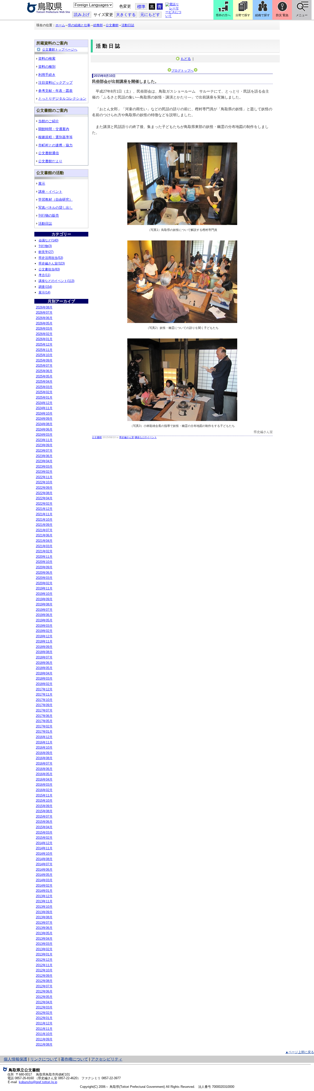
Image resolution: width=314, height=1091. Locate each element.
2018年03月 (44, 678)
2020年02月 (44, 583)
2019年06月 (44, 615)
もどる (186, 59)
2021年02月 (44, 551)
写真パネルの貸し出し (55, 208)
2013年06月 (44, 928)
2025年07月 (44, 365)
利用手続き (46, 75)
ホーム (60, 25)
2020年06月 (44, 572)
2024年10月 (44, 413)
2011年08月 (44, 1044)
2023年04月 (44, 461)
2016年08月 (44, 758)
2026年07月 (44, 312)
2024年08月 (44, 424)
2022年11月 (44, 477)
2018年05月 (44, 668)
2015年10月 (44, 800)
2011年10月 (44, 1034)
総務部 (98, 25)
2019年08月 (44, 604)
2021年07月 (44, 530)
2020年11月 (44, 557)
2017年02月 (44, 726)
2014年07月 (44, 864)
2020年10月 (44, 562)
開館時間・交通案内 (53, 129)
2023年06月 (44, 456)
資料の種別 (46, 67)
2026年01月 (44, 339)
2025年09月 (44, 360)
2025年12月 (44, 344)
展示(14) (44, 292)
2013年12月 (44, 896)
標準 (141, 6)
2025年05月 (44, 376)
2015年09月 (44, 806)
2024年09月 (44, 418)
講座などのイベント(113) (56, 281)
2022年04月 (44, 498)
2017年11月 (44, 694)
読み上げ (82, 15)
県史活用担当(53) (51, 258)
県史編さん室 (126, 437)
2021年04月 (44, 541)
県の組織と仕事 (79, 25)
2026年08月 (44, 307)
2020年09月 (44, 567)
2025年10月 (44, 355)
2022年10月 (44, 482)
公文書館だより (50, 161)
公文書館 (112, 25)
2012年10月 (44, 970)
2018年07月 (44, 657)
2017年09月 (44, 705)
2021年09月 (44, 525)
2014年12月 (44, 843)
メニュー (302, 15)
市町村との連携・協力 (55, 145)
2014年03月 (44, 880)
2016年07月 (44, 763)
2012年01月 (44, 1018)
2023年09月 (44, 445)
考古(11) (44, 275)
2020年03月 (44, 578)
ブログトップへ (182, 70)
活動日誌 (127, 25)
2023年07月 (44, 450)
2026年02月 (44, 334)
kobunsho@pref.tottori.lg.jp (38, 1082)
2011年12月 (44, 1023)
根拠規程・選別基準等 (55, 137)
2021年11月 (44, 514)
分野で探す (243, 15)
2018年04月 (44, 673)
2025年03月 (44, 387)
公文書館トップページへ (59, 49)
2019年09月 (44, 599)
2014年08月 (44, 859)
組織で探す (262, 15)
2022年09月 (44, 488)
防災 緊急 (282, 15)
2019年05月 (44, 620)
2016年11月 (44, 742)
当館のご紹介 (48, 121)
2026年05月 (44, 323)
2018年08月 (44, 652)
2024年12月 (44, 403)
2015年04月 (44, 827)
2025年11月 (44, 350)
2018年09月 (44, 647)
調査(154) (45, 287)
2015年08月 (44, 811)
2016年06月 (44, 769)
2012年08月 (44, 981)
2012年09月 (44, 976)
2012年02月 (44, 1013)
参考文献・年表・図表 (55, 91)
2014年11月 (44, 848)
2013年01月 (44, 954)
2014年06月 (44, 869)
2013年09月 (44, 912)
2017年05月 (44, 721)
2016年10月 (44, 747)
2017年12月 (44, 689)
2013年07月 (44, 922)
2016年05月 (44, 774)
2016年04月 (44, 779)
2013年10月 (44, 907)
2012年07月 (44, 986)
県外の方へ (223, 15)
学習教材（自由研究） (55, 199)
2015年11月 (44, 795)
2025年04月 (44, 381)
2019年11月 (44, 588)
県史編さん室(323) (52, 263)
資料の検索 (46, 58)
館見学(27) (46, 252)
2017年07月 (44, 710)
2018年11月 (44, 641)
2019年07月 (44, 610)
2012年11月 (44, 965)
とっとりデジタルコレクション (62, 98)
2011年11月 (44, 1029)
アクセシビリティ (106, 1059)
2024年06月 (44, 429)
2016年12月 (44, 737)
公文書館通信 (48, 153)
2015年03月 (44, 832)
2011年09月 (44, 1039)
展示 (41, 183)
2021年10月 (44, 519)
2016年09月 (44, 753)
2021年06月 (44, 535)
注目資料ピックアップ (55, 82)
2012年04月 (44, 1002)
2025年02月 (44, 392)
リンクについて (44, 1059)
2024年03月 (44, 434)
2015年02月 (44, 837)
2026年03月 (44, 328)
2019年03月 (44, 626)
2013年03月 (44, 944)
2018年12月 (44, 636)
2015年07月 (44, 816)
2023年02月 (44, 472)
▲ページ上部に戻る (299, 1052)
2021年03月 (44, 546)
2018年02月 (44, 684)
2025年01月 (44, 397)
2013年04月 (44, 938)
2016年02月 (44, 790)
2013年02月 (44, 949)
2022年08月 (44, 493)
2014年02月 (44, 885)
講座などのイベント (146, 437)
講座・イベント (50, 192)
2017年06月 (44, 716)
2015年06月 (44, 822)
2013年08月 (44, 917)
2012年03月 (44, 1007)
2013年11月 (44, 901)
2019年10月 (44, 594)
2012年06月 (44, 991)
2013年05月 (44, 933)
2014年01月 (44, 891)
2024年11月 (44, 408)
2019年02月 (44, 631)
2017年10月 (44, 700)
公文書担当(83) (49, 269)
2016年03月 (44, 784)
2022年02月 (44, 503)
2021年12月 (44, 509)
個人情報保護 (15, 1059)
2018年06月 (44, 663)
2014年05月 (44, 875)
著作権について (74, 1059)
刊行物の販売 (48, 215)
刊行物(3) (45, 246)
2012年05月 (44, 997)
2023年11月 (44, 440)
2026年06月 (44, 318)
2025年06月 (44, 371)
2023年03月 (44, 466)
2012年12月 (44, 960)
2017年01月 (44, 731)
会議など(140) (48, 240)
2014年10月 (44, 853)
